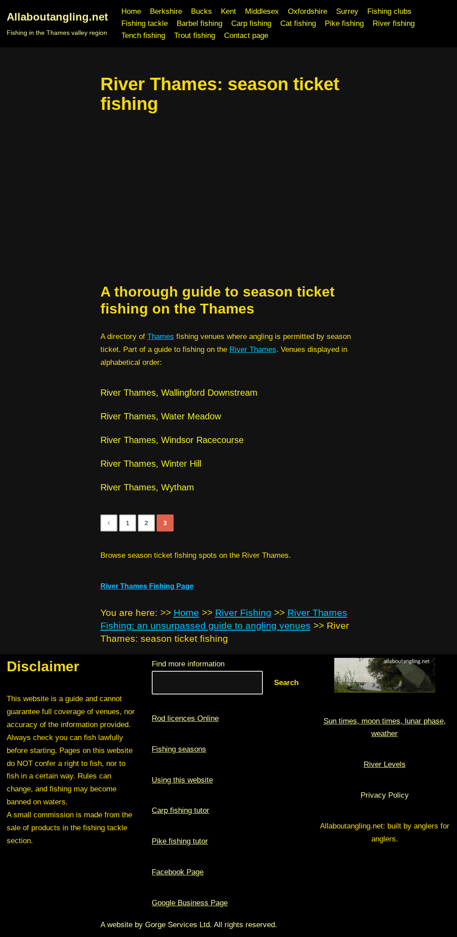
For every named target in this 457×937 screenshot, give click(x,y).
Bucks (201, 11)
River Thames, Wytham (147, 487)
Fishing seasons (179, 749)
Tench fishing (143, 35)
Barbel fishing (199, 23)
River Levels (385, 764)
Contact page (246, 35)
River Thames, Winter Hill (150, 463)
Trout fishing (194, 35)
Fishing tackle (144, 23)
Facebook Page (178, 872)
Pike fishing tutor (180, 841)
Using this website (182, 780)
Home (131, 11)
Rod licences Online (185, 718)
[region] (228, 198)
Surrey (347, 11)
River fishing (394, 23)
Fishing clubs (389, 11)
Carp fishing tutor (180, 810)
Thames (160, 336)
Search (286, 682)
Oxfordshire (307, 11)
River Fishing (243, 612)
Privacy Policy (385, 795)
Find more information (188, 664)
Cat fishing (298, 23)
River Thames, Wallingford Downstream (179, 392)
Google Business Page (190, 903)
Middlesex (262, 11)
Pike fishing (344, 23)
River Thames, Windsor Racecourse (172, 440)
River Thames (252, 349)
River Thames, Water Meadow (160, 416)
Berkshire (166, 11)
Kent (228, 11)
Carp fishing (251, 23)
